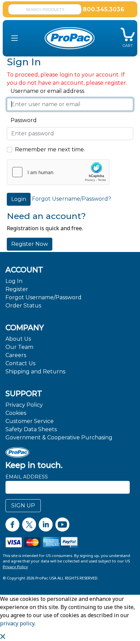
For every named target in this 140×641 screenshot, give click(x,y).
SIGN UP (23, 505)
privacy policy (17, 623)
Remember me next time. (50, 149)
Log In (13, 281)
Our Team (19, 347)
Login (18, 199)
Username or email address (45, 91)
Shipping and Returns (35, 371)
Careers (15, 355)
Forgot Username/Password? (71, 199)
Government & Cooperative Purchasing (58, 437)
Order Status (23, 305)
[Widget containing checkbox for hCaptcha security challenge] (58, 172)
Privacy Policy (24, 405)
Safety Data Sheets (31, 429)
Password (22, 120)
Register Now (29, 244)
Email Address (26, 477)
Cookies (15, 413)
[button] (14, 38)
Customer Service (29, 421)
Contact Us (20, 363)
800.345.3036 (103, 9)
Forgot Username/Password (43, 297)
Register (16, 289)
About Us (18, 339)
